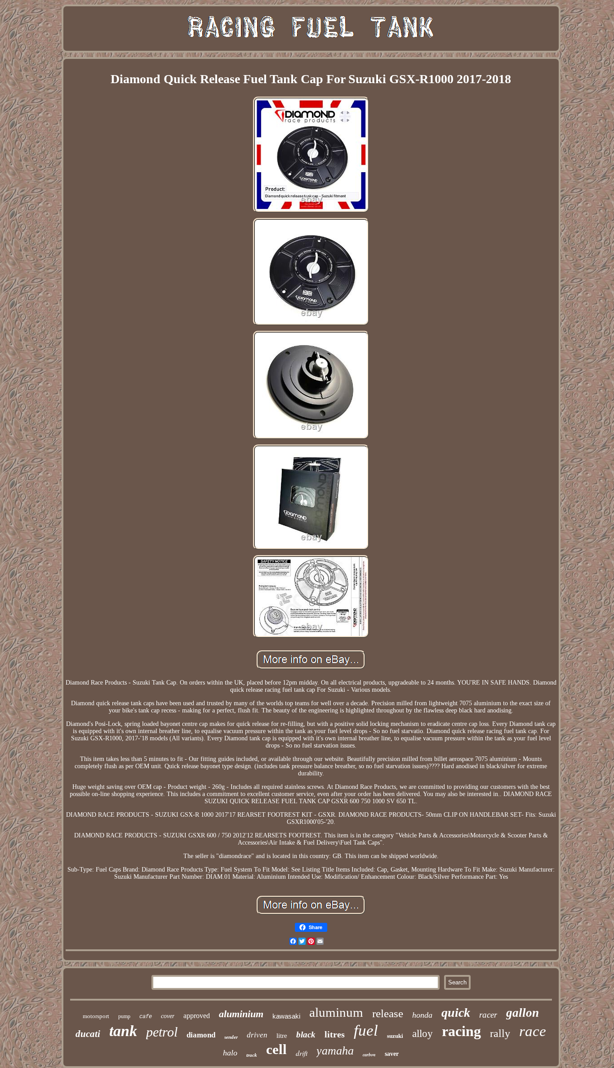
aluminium (241, 1013)
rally (500, 1033)
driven (257, 1035)
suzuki (395, 1035)
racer (488, 1014)
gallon (522, 1012)
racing (461, 1031)
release (387, 1013)
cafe (145, 1017)
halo (230, 1052)
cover (167, 1016)
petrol (162, 1031)
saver (392, 1053)
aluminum (336, 1012)
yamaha (335, 1050)
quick (455, 1012)
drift (301, 1053)
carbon (369, 1054)
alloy (422, 1033)
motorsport (96, 1016)
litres (335, 1034)
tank (123, 1031)
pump (124, 1016)
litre (281, 1035)
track (251, 1055)
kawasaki (286, 1016)
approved (196, 1015)
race (532, 1031)
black (306, 1034)
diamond (201, 1035)
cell (276, 1049)
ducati (88, 1033)
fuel (366, 1030)
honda (422, 1014)
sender (231, 1037)
